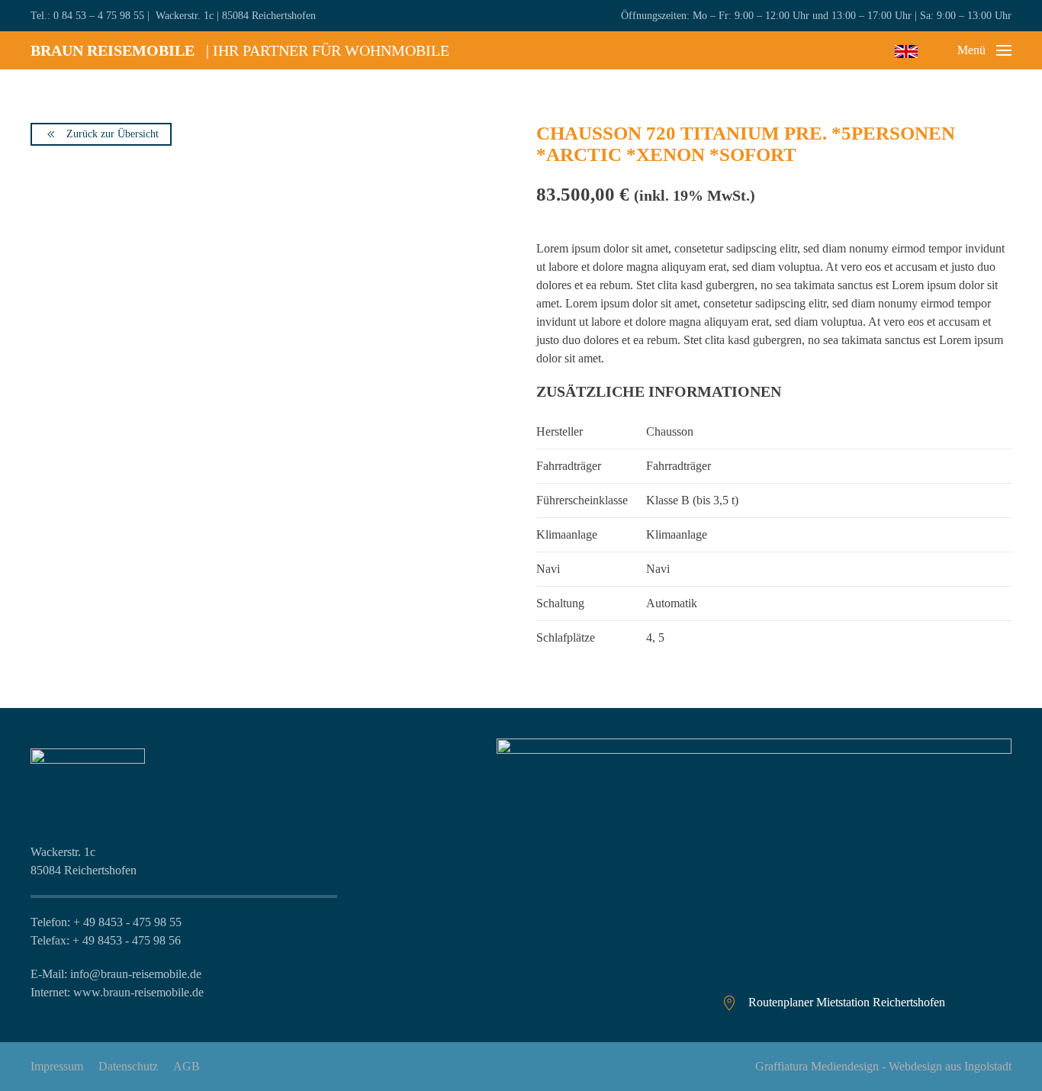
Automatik (671, 603)
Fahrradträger (678, 465)
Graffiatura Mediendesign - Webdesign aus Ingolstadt (883, 1066)
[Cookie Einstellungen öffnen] (33, 1056)
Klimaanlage (676, 534)
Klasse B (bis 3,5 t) (692, 500)
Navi (658, 568)
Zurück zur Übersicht (112, 134)
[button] (984, 50)
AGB (186, 1066)
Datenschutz (128, 1066)
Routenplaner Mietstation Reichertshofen (846, 1002)
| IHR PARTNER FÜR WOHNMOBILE (240, 50)
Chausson (669, 431)
